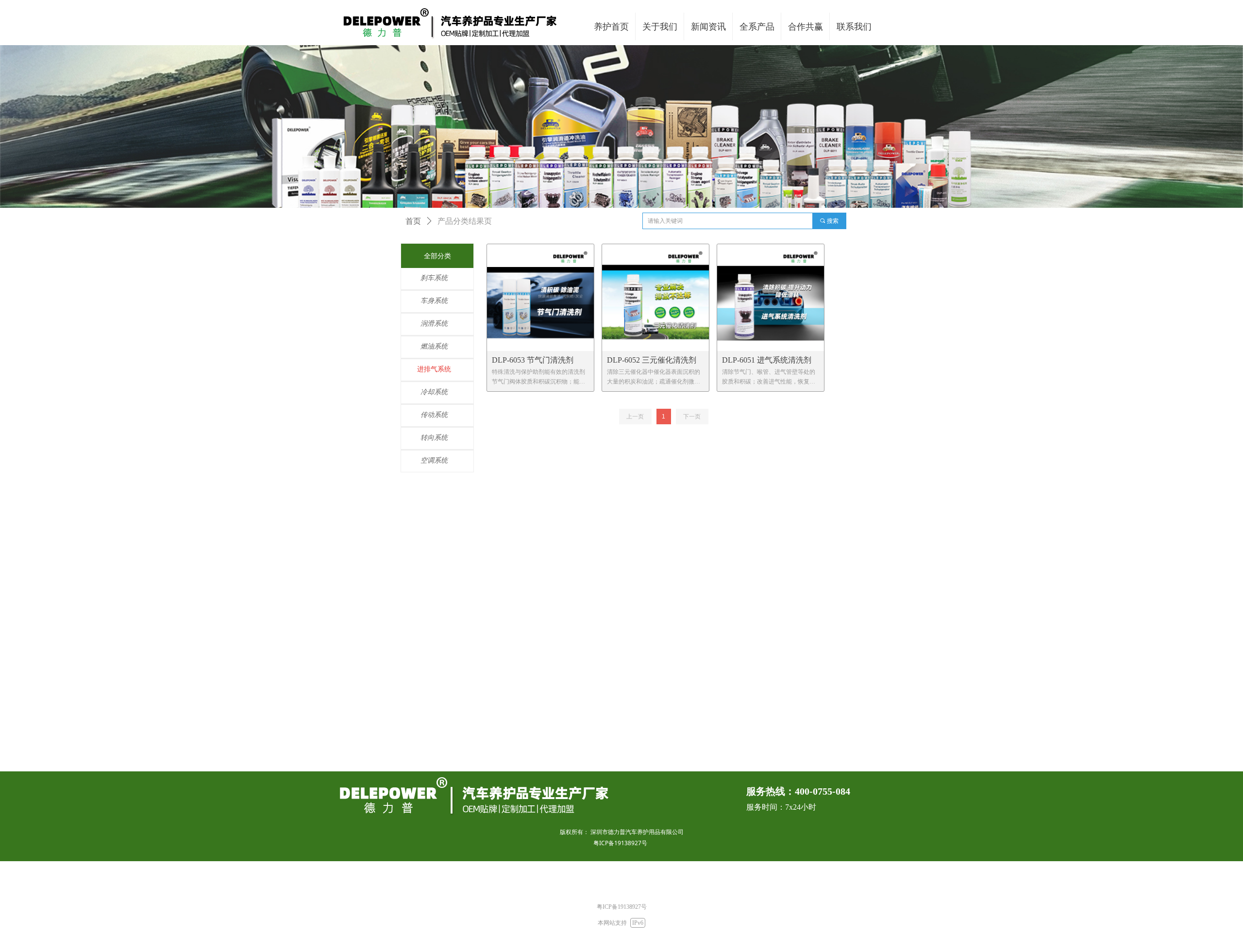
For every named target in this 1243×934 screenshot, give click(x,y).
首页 (413, 221)
